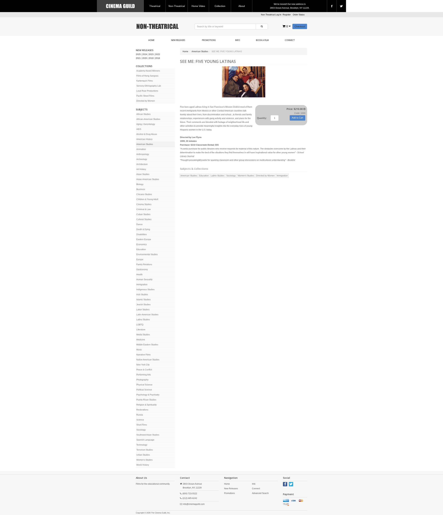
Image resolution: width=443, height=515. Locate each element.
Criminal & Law (143, 209)
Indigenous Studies (145, 289)
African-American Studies (148, 119)
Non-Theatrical (177, 6)
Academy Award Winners (148, 71)
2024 (144, 54)
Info (237, 40)
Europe (139, 259)
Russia (139, 415)
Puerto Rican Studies (146, 400)
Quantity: (262, 118)
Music (139, 349)
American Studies (144, 144)
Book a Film (262, 40)
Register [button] (287, 14)
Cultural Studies (143, 219)
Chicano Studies (144, 194)
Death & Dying (143, 229)
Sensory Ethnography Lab (148, 86)
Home (151, 40)
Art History (141, 169)
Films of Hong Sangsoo (147, 76)
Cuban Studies (143, 214)
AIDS (138, 129)
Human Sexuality (144, 279)
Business (140, 189)
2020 (144, 58)
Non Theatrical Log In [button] (271, 14)
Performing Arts (143, 375)
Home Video (198, 6)
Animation (141, 149)
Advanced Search (260, 493)
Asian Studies (142, 174)
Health (139, 274)
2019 (151, 58)
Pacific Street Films (145, 96)
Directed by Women (145, 101)
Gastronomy (142, 269)
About (241, 6)
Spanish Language (145, 440)
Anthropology (142, 154)
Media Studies (143, 334)
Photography (142, 380)
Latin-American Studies (147, 314)
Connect (290, 40)
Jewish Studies (143, 304)
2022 (157, 54)
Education (141, 249)
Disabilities (141, 234)
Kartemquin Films (144, 81)
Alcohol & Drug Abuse (146, 134)
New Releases (178, 40)
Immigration (141, 284)
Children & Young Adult (147, 199)
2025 (138, 54)
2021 (138, 58)
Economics (141, 244)
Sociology (141, 430)
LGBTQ (139, 324)
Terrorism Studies (144, 450)
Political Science (144, 390)
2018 (157, 58)
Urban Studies (143, 455)
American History (144, 139)
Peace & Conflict (144, 369)
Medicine (140, 339)
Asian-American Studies (147, 179)
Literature (140, 329)
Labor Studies (143, 309)
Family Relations (144, 264)
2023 (151, 54)
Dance (139, 224)
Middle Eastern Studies (147, 344)
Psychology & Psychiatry (147, 395)
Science (140, 420)
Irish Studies (142, 294)
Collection (220, 6)
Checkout (300, 26)
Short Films (141, 425)
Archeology (141, 159)
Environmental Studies (147, 254)
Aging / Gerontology (145, 124)
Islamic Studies (143, 299)
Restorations (142, 410)
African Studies (143, 114)
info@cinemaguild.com (194, 504)
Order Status (299, 14)
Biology (139, 184)
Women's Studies (144, 460)
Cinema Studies (143, 204)
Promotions (209, 40)
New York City (143, 364)
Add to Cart (297, 117)
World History (142, 465)
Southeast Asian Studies (147, 435)
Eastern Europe (143, 239)
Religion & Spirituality (146, 405)
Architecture (142, 164)
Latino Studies (143, 319)
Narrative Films (143, 354)
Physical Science (144, 385)
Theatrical (154, 6)
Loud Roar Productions (147, 91)
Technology (141, 445)
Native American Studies (147, 359)
